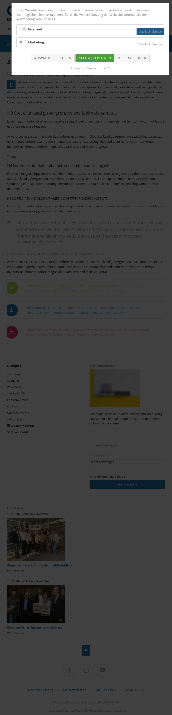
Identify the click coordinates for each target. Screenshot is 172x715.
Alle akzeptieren (95, 58)
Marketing (36, 42)
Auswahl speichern (53, 58)
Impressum (77, 68)
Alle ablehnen (132, 58)
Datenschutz (94, 68)
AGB (106, 68)
